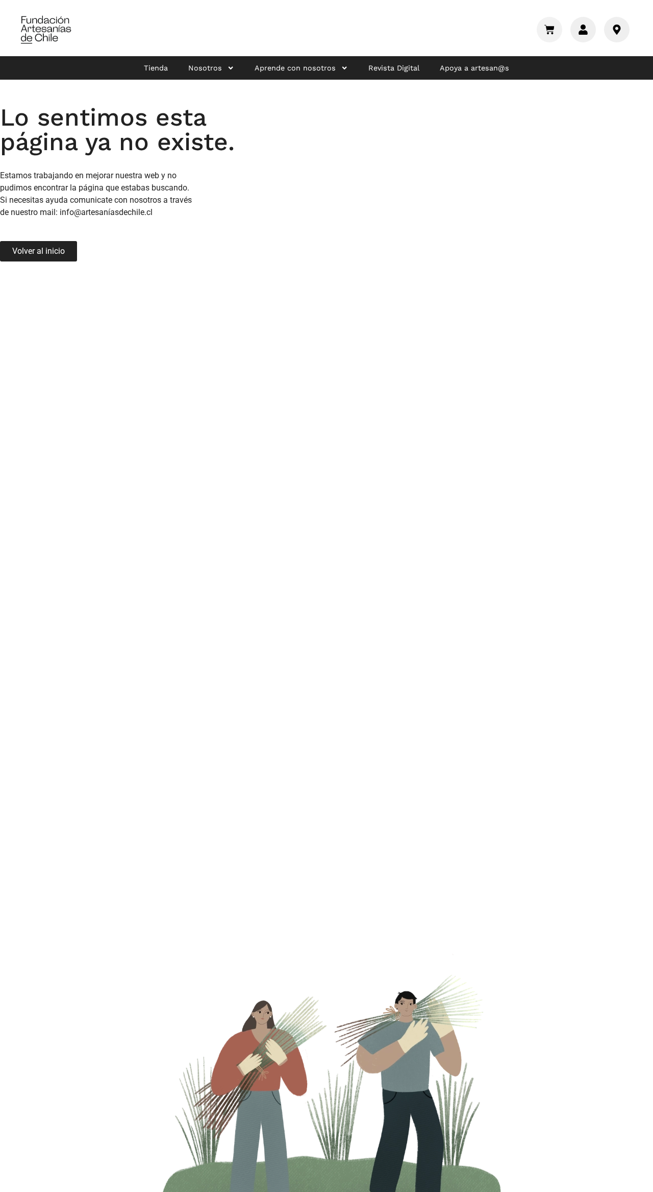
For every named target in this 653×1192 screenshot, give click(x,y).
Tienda (156, 68)
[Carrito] (549, 29)
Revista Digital (393, 68)
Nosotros (205, 68)
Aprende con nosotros (295, 68)
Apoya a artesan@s (474, 68)
